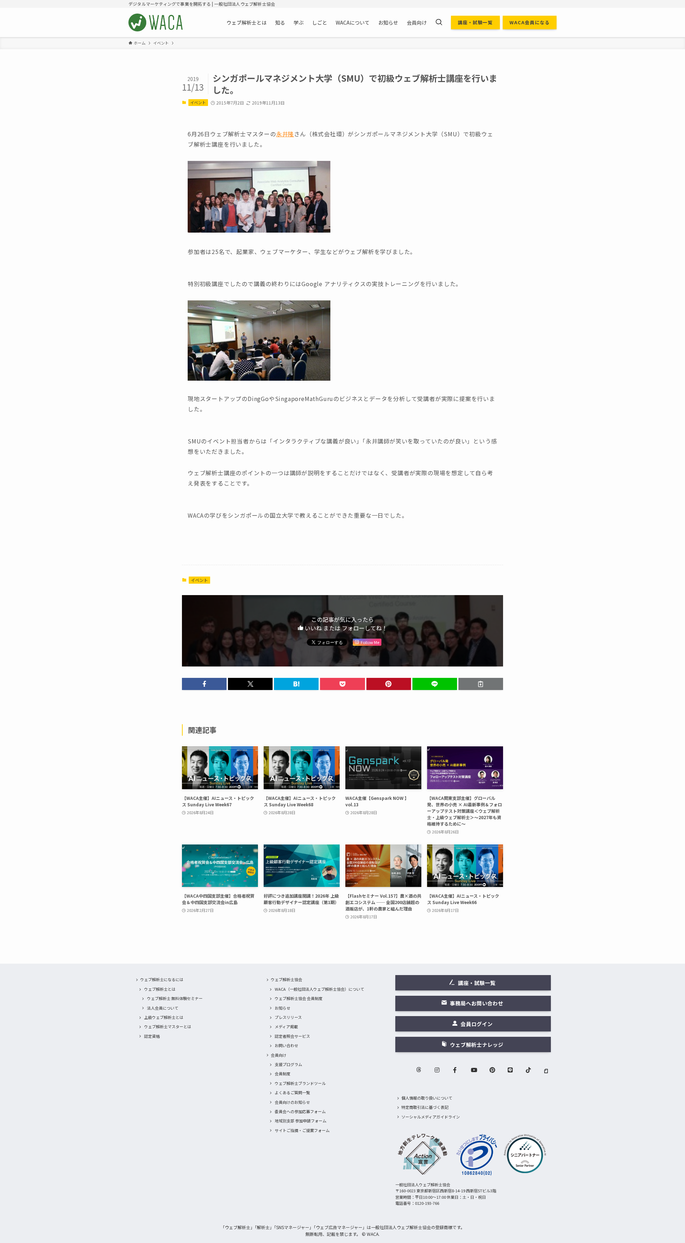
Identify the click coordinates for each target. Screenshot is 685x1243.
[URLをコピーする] (480, 684)
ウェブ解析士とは (160, 989)
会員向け (278, 1055)
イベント (198, 102)
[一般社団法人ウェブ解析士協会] (156, 22)
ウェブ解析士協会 (286, 979)
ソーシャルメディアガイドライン (430, 1117)
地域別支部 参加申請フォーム (300, 1120)
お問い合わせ (286, 1045)
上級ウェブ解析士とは (163, 1017)
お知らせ (282, 1008)
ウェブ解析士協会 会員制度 (299, 998)
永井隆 (285, 134)
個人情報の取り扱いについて (426, 1098)
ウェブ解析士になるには (161, 979)
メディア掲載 (286, 1026)
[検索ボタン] (439, 22)
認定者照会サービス (292, 1036)
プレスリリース (288, 1017)
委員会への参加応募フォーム (300, 1111)
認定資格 (152, 1036)
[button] (204, 684)
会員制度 (282, 1073)
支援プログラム (288, 1064)
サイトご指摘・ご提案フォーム (302, 1130)
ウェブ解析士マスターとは (167, 1026)
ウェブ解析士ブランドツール (300, 1083)
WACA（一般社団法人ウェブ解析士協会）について (319, 989)
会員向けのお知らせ (292, 1102)
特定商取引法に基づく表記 (424, 1107)
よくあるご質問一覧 (292, 1092)
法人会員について (162, 1008)
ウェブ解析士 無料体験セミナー (175, 998)
